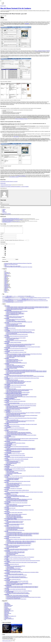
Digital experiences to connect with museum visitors (14, 360)
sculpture (45, 300)
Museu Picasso (6, 612)
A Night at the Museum (10, 567)
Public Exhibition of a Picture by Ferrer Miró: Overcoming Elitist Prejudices (18, 407)
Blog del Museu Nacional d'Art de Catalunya (15, 8)
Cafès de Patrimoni (7, 604)
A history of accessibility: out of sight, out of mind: (14, 395)
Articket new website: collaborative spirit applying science (15, 382)
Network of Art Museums (21, 175)
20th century (9, 296)
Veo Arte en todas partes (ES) (9, 618)
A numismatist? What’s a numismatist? (12, 479)
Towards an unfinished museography (12, 461)
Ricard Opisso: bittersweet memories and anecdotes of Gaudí (16, 470)
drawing (28, 297)
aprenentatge (20, 296)
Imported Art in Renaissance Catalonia (12, 486)
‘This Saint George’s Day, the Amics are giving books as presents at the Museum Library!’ (20, 344)
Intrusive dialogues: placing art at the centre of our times (15, 316)
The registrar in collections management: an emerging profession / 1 (17, 577)
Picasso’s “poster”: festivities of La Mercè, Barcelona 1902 (15, 372)
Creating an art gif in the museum (7, 220)
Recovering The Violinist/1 (10, 320)
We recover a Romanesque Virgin (11, 333)
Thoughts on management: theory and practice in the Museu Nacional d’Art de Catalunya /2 (20, 448)
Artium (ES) (6, 602)
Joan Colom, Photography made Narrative (13, 546)
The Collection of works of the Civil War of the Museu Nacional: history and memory (19, 375)
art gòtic (29, 296)
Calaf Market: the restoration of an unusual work (14, 532)
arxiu (5, 274)
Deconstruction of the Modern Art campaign (13, 537)
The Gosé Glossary (9, 474)
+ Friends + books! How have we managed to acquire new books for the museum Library (20, 420)
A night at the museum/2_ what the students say (13, 566)
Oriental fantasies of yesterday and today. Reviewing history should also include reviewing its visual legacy (23, 560)
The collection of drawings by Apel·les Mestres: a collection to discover (17, 490)
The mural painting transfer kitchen (11, 529)
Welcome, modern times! (10, 471)
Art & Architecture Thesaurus (13, 176)
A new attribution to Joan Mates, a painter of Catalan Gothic (15, 356)
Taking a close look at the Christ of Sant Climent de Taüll (15, 530)
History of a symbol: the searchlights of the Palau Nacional (15, 495)
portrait (14, 300)
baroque (12, 297)
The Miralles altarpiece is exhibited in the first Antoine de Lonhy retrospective (18, 519)
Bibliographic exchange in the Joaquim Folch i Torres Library (16, 421)
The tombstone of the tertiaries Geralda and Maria (14, 323)
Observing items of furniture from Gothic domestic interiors (15, 345)
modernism (30, 299)
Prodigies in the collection (10, 357)
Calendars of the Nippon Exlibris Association (13, 571)
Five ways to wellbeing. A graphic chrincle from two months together (17, 581)
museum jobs (6, 286)
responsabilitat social (21, 300)
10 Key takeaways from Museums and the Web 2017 (10, 218)
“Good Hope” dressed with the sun (11, 431)
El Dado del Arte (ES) (7, 606)
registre (5, 288)
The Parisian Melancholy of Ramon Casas (13, 485)
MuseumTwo (6, 615)
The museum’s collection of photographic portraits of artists (15, 326)
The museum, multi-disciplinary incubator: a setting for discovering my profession (19, 583)
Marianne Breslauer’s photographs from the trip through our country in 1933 (18, 545)
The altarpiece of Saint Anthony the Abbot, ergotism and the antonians (17, 592)
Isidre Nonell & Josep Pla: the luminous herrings (14, 373)
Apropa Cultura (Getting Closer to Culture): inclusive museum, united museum (18, 381)
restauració (28, 300)
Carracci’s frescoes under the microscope (12, 526)
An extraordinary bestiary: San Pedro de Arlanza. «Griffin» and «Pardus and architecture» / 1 (21, 541)
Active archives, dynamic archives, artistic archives (14, 512)
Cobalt (5, 265)
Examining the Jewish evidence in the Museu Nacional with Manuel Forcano (18, 484)
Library (5, 283)
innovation (15, 299)
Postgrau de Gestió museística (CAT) (10, 616)
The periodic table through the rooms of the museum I (14, 528)
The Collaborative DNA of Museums (12, 359)
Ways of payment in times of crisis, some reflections (14, 477)
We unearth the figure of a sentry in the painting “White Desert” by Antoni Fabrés (19, 499)
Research (5, 289)
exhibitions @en (36, 297)
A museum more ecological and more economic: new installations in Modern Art (19, 590)
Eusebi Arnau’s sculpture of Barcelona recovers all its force (15, 319)
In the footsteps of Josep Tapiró (11, 444)
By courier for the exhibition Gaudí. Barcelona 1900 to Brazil (16, 589)
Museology (6, 285)
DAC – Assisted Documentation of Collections (42, 50)
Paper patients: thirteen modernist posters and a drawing (15, 350)
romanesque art (32, 300)
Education (6, 278)
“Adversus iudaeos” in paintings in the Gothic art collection (15, 355)
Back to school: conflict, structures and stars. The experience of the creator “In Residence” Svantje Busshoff (23, 412)
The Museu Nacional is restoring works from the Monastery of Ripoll (17, 429)
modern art (25, 299)
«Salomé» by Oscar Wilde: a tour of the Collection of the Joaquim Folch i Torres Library (18, 266)
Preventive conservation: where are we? (12, 564)
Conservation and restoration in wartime (12, 498)
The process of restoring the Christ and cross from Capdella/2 (16, 337)
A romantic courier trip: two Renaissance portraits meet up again (16, 340)
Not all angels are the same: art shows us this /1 (13, 515)
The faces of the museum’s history (11, 494)
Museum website (3, 5)
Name (1, 234)
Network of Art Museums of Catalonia (21, 118)
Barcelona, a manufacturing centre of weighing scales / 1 (15, 313)
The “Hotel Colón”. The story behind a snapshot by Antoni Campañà (17, 595)
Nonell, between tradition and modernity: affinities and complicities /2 (17, 408)
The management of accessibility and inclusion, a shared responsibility (17, 582)
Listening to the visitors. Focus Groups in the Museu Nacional (16, 385)
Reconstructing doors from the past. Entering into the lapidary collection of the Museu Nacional (21, 396)
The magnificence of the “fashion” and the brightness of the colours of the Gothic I (19, 535)
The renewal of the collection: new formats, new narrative (15, 453)
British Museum (6, 603)
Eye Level (6, 607)
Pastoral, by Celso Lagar (10, 465)
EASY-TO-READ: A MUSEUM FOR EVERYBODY (15, 367)
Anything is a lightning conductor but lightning (13, 342)
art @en (25, 296)
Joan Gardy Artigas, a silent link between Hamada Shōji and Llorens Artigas (18, 558)
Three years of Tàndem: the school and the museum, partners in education (18, 392)
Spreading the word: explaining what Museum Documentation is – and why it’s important (14, 186)
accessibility (14, 296)
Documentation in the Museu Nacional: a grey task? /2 (10, 221)
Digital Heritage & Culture (8, 605)
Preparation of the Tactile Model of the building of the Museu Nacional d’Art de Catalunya (20, 329)
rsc (4, 291)
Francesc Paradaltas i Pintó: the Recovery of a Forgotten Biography (17, 311)
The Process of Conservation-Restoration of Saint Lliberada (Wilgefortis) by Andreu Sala (20, 332)
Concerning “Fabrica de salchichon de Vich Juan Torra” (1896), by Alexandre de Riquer (20, 308)
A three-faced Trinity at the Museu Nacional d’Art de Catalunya (16, 434)
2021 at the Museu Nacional (10, 554)
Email (1, 236)
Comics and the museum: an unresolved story (13, 462)
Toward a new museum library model (12, 419)
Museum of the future (7, 613)
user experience (20, 301)
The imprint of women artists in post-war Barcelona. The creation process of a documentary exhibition (22, 572)
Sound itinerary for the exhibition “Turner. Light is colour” (15, 551)
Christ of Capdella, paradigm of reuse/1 (12, 338)
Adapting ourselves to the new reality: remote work (14, 366)
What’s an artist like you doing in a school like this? (14, 569)
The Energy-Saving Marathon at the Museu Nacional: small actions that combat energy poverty (21, 403)
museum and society (35, 299)
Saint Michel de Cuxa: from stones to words (13, 439)
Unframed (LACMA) (7, 617)
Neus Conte (3, 200)
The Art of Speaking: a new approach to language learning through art (17, 446)
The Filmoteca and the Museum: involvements (13, 386)
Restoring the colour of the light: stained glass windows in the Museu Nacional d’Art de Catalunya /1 (22, 587)
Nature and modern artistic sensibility (12, 406)
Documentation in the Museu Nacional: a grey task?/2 (8, 181)
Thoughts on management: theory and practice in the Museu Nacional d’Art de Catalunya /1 (20, 449)
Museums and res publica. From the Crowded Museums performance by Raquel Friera (18, 263)
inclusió (5, 282)
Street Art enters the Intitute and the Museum (13, 568)
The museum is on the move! (10, 328)
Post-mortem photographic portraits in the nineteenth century (15, 325)
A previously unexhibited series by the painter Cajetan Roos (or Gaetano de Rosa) (19, 433)
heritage (10, 299)
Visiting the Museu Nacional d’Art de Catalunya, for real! (15, 416)
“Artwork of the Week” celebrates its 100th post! (14, 483)
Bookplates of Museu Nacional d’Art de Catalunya (14, 309)
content (25, 297)
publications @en (7, 287)
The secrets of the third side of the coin (12, 314)
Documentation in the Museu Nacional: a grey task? (14, 522)
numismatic (41, 299)
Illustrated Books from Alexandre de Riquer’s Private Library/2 (16, 598)
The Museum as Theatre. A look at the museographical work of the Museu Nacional (19, 457)
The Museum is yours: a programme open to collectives (15, 380)
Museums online (3, 183)
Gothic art (6, 299)
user (12, 301)
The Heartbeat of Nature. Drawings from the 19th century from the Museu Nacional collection (21, 405)
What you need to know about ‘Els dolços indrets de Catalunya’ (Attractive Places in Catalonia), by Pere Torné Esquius (25, 376)
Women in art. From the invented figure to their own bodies (15, 455)
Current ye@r (2, 243)
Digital (3, 210)
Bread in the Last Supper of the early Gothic (13, 414)
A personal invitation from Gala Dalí (12, 379)
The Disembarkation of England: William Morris (14, 473)
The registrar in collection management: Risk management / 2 (16, 576)
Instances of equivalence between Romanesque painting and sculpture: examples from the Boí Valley (22, 438)
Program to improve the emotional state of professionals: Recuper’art (17, 336)
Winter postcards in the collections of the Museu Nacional (15, 555)
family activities (42, 297)
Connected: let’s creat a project (11, 388)
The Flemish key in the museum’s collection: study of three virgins (16, 394)
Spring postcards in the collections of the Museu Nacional (15, 552)
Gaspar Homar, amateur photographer (12, 472)
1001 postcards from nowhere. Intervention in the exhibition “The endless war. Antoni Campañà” (21, 424)
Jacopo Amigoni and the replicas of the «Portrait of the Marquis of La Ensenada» (19, 331)
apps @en (17, 296)
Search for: (4, 259)
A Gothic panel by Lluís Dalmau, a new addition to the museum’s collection (18, 354)
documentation (4, 213)
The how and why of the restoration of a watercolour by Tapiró (16, 352)
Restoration (6, 290)
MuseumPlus (27, 23)
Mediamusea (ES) (7, 609)
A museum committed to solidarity (11, 368)
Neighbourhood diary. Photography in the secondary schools (15, 401)
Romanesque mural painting (39, 300)
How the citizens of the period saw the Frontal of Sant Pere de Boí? (17, 334)
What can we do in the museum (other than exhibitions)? (15, 524)
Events (5, 279)
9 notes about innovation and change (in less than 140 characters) (12, 219)
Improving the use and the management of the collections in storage (16, 348)
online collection (16, 136)
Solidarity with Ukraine (10, 364)
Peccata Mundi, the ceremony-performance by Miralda (15, 460)
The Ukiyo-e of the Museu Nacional (12, 324)
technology (9, 213)
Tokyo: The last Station (10, 339)
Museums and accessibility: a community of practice (14, 584)
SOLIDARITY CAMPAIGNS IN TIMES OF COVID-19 (15, 365)
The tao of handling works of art (11, 463)
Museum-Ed (6, 614)
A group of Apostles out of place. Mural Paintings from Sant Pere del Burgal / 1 (18, 543)
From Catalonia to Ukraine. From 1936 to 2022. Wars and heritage (16, 502)
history (13, 299)
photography (11, 300)
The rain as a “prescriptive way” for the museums (14, 488)
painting (6, 300)
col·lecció (22, 297)
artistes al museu (7, 273)
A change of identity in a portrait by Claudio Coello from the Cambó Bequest (18, 432)
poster (16, 300)
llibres (18, 299)
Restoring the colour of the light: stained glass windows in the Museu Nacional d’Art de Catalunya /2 (22, 586)
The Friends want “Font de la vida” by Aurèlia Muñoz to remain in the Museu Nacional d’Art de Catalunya (23, 346)
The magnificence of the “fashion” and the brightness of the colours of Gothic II (18, 534)
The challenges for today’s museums (12, 547)
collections (18, 297)
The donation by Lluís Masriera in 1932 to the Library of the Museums (17, 596)
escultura (31, 297)
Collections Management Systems (5, 184)
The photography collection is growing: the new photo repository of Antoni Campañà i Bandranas (21, 562)
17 (4, 270)
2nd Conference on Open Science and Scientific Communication (16, 574)
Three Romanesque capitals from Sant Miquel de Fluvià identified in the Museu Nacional (20, 440)
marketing (20, 299)
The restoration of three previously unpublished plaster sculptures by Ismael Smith (19, 321)
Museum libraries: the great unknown (12, 422)
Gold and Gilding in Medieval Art (11, 504)
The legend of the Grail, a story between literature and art (15, 427)
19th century (4, 296)
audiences (7, 297)
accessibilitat (6, 272)
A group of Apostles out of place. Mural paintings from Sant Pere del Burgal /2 (18, 542)
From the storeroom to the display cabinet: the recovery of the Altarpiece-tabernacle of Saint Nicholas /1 (22, 533)
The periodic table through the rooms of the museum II (15, 527)
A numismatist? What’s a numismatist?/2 (12, 478)
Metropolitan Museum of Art (8, 610)
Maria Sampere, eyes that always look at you (13, 579)
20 (4, 271)
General (3, 211)
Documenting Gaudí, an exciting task (12, 553)
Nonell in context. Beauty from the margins (13, 409)
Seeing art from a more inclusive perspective (13, 399)
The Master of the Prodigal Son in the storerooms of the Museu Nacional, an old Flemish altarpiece (21, 415)
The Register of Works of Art (11, 442)
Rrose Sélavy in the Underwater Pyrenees (10, 264)
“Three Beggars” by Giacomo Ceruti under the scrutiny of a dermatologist (18, 593)
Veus (5, 619)
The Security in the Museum (10, 436)
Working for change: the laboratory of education (13, 391)
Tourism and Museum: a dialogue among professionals (15, 383)
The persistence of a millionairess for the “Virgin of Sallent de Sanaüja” (17, 496)
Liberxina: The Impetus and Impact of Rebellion (14, 317)
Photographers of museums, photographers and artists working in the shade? (18, 481)
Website (1, 238)
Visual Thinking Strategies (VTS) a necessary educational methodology (17, 390)
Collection (4, 209)
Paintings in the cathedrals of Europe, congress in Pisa (14, 506)
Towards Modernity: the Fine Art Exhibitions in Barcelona (15, 468)
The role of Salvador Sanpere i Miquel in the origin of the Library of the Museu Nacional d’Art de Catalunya (23, 597)
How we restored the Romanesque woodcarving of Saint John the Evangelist (18, 505)
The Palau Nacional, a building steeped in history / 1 (14, 517)
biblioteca (15, 297)
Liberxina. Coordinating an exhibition (12, 492)
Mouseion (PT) (6, 611)
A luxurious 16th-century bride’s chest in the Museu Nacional (16, 413)
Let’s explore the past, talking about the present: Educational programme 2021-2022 (19, 389)
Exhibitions (6, 280)
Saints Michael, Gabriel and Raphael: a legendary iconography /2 (16, 514)
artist (31, 296)
